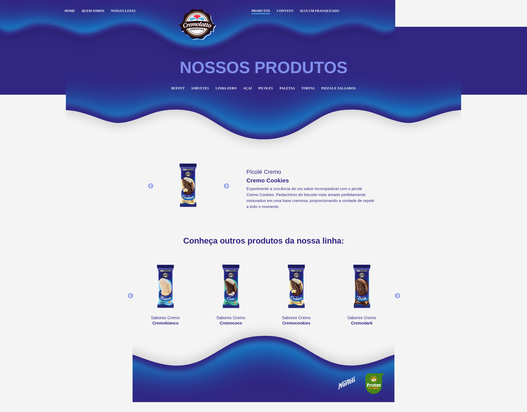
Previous (150, 185)
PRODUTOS (261, 11)
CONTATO (285, 11)
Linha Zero (226, 88)
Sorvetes (200, 88)
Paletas (287, 88)
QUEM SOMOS (93, 11)
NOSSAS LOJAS (123, 11)
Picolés (265, 88)
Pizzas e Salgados (338, 88)
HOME (70, 11)
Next (225, 185)
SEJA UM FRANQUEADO (319, 11)
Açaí (247, 88)
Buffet (178, 88)
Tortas (308, 88)
